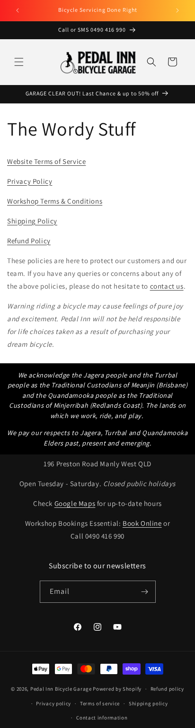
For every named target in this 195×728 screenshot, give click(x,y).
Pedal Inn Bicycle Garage (61, 688)
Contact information (101, 717)
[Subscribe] (144, 592)
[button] (19, 61)
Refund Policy (29, 240)
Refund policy (167, 688)
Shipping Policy (32, 220)
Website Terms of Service (46, 161)
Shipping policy (148, 703)
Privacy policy (53, 703)
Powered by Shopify (117, 688)
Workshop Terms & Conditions (54, 201)
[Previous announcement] (17, 10)
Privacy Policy (29, 181)
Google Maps (75, 503)
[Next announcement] (177, 10)
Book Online (142, 523)
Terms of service (100, 703)
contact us (167, 286)
